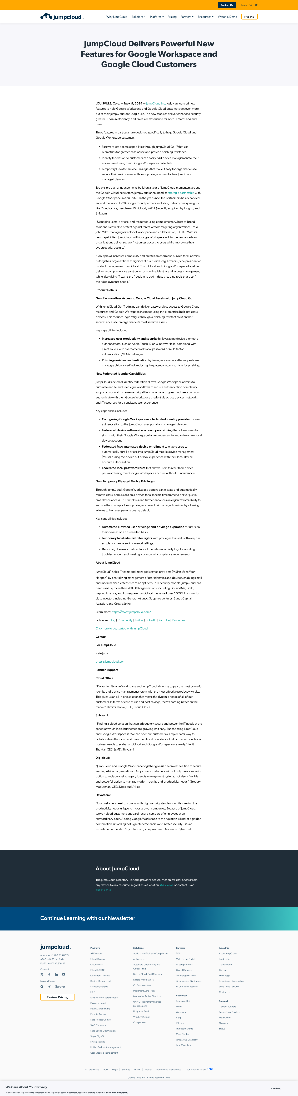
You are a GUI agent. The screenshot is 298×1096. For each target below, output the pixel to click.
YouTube (164, 620)
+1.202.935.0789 (60, 955)
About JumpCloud (228, 953)
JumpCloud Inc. (156, 103)
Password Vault (98, 1002)
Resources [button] (204, 16)
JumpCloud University (186, 1039)
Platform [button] (155, 16)
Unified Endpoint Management (105, 1047)
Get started (166, 885)
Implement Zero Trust (144, 990)
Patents (148, 1069)
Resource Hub (183, 1000)
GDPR (137, 1069)
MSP (178, 953)
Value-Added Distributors (188, 980)
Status (222, 1028)
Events (179, 1006)
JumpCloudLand (184, 1045)
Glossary (223, 1022)
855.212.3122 (103, 890)
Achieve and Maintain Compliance (150, 953)
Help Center (225, 1017)
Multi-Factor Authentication (104, 997)
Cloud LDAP (96, 964)
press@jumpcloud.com (110, 661)
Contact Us (227, 4)
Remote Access (98, 1013)
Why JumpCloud (116, 16)
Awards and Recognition (231, 980)
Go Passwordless (142, 985)
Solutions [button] (137, 16)
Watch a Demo (227, 16)
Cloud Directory (98, 958)
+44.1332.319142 (56, 963)
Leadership (224, 958)
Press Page (224, 975)
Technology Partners (186, 975)
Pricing (172, 16)
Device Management (100, 980)
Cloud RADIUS (97, 969)
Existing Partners (184, 964)
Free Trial (249, 16)
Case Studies (182, 1033)
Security (126, 1069)
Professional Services (229, 1011)
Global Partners (184, 969)
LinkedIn (150, 620)
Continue (276, 1088)
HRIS (92, 991)
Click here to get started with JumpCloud (122, 628)
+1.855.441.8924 (55, 959)
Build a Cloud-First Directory (147, 973)
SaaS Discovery (98, 1025)
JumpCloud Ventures (229, 986)
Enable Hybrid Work (143, 979)
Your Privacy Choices (196, 1069)
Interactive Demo (184, 1028)
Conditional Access (100, 975)
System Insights (98, 1041)
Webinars (181, 1011)
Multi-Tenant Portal (185, 958)
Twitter (138, 620)
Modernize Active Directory (147, 996)
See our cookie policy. (117, 1092)
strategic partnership (181, 192)
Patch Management (100, 1008)
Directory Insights (99, 986)
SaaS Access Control (100, 1019)
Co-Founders (225, 964)
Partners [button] (186, 16)
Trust (105, 1069)
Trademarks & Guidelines (168, 1069)
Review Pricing (57, 997)
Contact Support (227, 1006)
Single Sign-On (97, 1036)
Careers (223, 969)
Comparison (139, 1022)
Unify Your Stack (141, 1011)
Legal (115, 1069)
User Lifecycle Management (104, 1052)
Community (124, 620)
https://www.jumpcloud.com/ (131, 612)
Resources (178, 620)
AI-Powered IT (140, 958)
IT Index (180, 1022)
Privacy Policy (92, 1069)
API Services (96, 953)
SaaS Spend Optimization (103, 1030)
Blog (112, 620)
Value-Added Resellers (187, 986)
